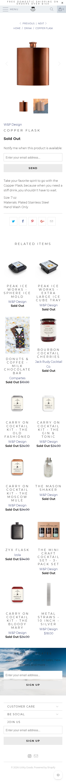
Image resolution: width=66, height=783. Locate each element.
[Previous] (7, 63)
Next (41, 23)
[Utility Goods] (33, 9)
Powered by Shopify (44, 767)
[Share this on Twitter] (13, 221)
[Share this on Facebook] (23, 221)
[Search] (53, 9)
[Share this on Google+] (42, 221)
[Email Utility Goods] (36, 756)
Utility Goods (26, 767)
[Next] (59, 63)
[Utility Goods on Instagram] (29, 756)
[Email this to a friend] (52, 221)
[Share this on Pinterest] (32, 221)
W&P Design (13, 124)
